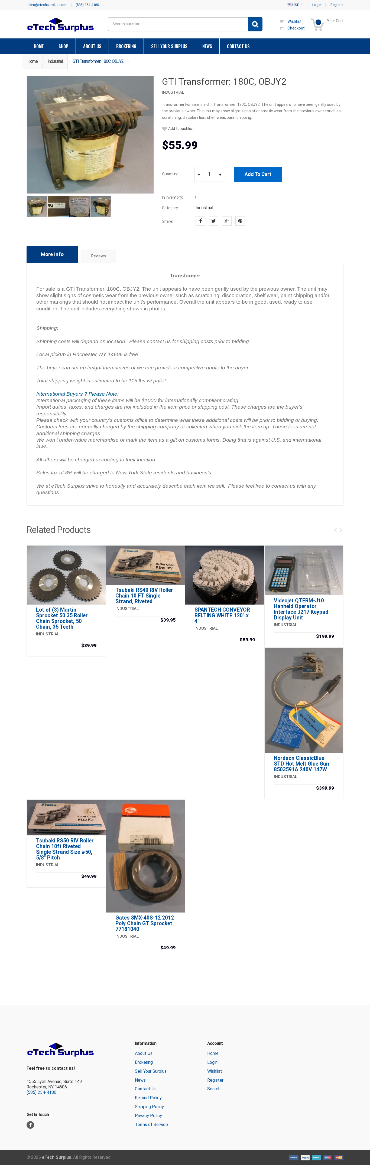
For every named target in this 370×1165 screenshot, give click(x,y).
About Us (143, 1053)
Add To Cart (258, 174)
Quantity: (170, 174)
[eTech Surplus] (60, 24)
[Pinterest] (240, 221)
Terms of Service (151, 1124)
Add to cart (66, 646)
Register (215, 1080)
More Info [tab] (52, 254)
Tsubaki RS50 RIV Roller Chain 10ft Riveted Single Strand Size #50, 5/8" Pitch (65, 849)
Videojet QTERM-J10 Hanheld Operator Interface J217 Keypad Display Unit (301, 609)
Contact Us (146, 1088)
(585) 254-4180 (41, 1092)
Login (212, 1062)
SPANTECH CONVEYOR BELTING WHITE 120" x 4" (222, 615)
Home (32, 61)
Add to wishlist (181, 129)
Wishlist (214, 1071)
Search (213, 1088)
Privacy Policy (148, 1115)
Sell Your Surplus (151, 1071)
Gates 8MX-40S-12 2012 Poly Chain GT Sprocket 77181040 (144, 923)
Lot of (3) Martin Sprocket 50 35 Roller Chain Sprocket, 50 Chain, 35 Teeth (62, 618)
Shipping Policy (149, 1106)
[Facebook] (200, 221)
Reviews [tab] (98, 256)
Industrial (55, 61)
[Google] (227, 221)
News (140, 1080)
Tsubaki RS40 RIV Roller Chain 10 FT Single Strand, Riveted (144, 596)
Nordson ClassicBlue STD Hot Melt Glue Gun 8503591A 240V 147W (301, 764)
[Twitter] (213, 221)
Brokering (144, 1062)
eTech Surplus (56, 1157)
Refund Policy (148, 1097)
